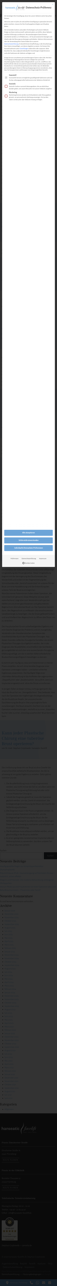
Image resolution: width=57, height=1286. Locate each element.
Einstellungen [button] (24, 48)
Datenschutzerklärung (11, 44)
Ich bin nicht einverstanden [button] (28, 540)
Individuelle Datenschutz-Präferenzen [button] (28, 548)
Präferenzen (14, 558)
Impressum (42, 558)
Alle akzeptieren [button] (28, 533)
